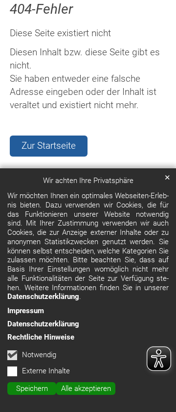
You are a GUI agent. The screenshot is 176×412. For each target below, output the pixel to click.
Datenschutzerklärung (43, 296)
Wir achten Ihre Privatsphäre (88, 180)
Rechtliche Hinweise (40, 337)
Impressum (25, 310)
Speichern (32, 388)
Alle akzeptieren (86, 388)
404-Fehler (41, 9)
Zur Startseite (49, 145)
